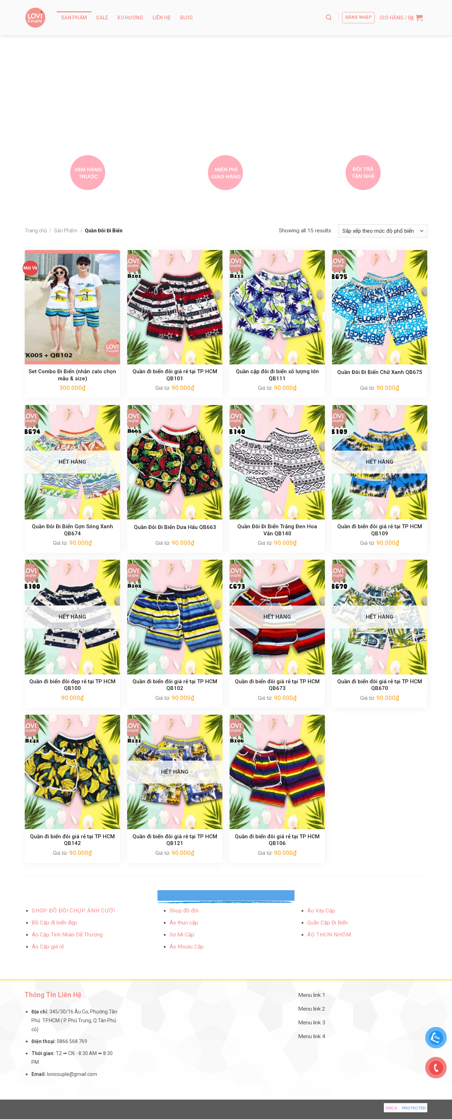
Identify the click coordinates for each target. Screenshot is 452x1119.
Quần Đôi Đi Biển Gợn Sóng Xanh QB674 (72, 530)
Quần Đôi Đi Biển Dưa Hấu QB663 (175, 527)
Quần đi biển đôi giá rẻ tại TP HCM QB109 (379, 530)
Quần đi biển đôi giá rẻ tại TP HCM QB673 (277, 685)
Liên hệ (162, 17)
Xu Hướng (130, 17)
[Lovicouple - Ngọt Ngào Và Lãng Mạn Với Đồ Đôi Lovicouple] (35, 17)
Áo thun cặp (184, 922)
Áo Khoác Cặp (187, 947)
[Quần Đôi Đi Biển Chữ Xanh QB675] (379, 307)
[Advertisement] (226, 88)
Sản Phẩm (74, 17)
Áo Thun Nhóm (329, 934)
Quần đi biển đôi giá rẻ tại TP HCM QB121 (174, 840)
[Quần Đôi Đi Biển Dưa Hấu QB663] (174, 462)
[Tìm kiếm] (328, 17)
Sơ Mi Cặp (182, 934)
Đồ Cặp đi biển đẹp (54, 922)
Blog (186, 17)
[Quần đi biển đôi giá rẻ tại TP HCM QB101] (174, 307)
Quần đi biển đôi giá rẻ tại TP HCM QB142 (72, 840)
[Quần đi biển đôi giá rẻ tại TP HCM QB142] (72, 772)
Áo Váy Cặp (321, 910)
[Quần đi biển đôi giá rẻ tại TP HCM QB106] (277, 772)
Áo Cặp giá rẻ (48, 947)
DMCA (391, 1108)
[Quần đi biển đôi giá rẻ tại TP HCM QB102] (174, 617)
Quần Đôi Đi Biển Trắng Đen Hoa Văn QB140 (277, 530)
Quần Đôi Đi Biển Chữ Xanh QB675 (379, 372)
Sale (102, 17)
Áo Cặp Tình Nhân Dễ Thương (67, 934)
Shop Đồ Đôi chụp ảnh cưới (73, 910)
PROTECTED (414, 1108)
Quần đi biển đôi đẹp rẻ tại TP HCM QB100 (72, 685)
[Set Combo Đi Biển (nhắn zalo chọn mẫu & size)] (72, 307)
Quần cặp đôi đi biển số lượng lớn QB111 (277, 375)
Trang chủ (36, 230)
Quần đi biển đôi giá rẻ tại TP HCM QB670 (379, 685)
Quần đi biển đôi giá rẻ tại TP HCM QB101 (174, 375)
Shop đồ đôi (184, 910)
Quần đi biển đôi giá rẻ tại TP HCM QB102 (174, 685)
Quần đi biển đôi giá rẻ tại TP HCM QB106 (277, 840)
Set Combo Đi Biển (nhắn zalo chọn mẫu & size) (72, 375)
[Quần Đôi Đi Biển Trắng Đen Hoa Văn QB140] (277, 462)
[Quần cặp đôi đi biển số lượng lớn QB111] (277, 307)
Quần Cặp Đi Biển (327, 922)
